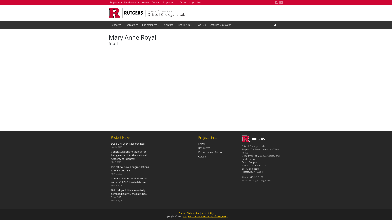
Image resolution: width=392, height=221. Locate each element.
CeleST (202, 156)
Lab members (149, 25)
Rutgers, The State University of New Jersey (205, 216)
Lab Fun (201, 25)
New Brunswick (131, 2)
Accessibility (208, 213)
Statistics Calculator (220, 25)
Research (116, 25)
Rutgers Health (170, 2)
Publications (131, 25)
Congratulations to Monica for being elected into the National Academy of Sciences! (129, 155)
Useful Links (183, 25)
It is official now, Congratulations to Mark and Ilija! (130, 168)
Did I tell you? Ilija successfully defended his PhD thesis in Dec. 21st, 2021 (129, 193)
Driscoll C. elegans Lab (166, 14)
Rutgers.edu (116, 2)
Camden (156, 2)
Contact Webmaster (189, 213)
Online (183, 2)
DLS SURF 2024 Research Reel (128, 143)
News (201, 143)
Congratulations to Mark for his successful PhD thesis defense (129, 180)
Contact (168, 25)
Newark (145, 2)
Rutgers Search (195, 2)
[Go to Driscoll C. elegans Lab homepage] (253, 141)
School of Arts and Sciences (161, 11)
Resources (204, 148)
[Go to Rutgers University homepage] (125, 12)
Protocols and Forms (210, 152)
